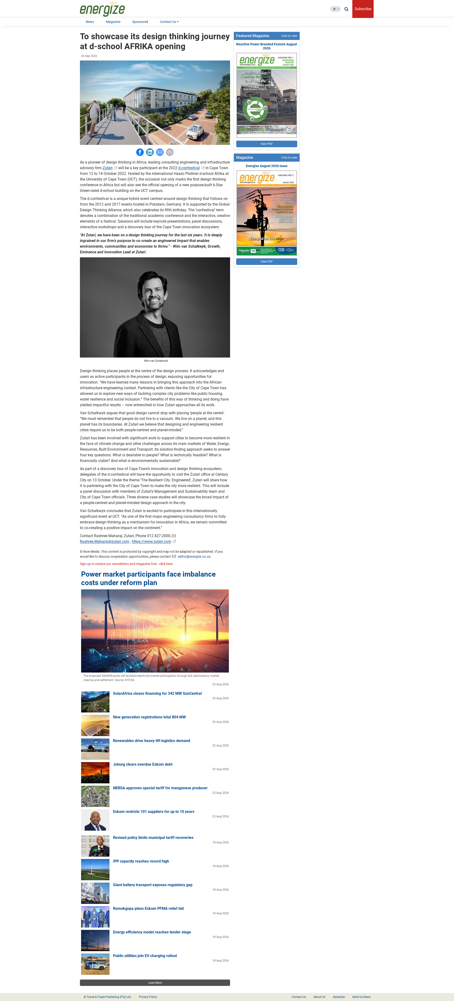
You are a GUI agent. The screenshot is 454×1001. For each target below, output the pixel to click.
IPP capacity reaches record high (141, 861)
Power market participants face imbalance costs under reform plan (148, 578)
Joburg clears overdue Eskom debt (142, 764)
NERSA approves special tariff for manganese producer (160, 788)
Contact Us (168, 22)
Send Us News (361, 997)
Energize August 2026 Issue (267, 166)
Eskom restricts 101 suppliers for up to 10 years (153, 811)
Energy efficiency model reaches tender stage (152, 932)
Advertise (339, 997)
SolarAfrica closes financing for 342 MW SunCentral (157, 693)
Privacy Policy (148, 997)
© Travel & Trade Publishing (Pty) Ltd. (107, 997)
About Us (319, 997)
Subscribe (363, 9)
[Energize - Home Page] (107, 9)
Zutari (108, 168)
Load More (155, 982)
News (90, 22)
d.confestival (189, 168)
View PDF (267, 144)
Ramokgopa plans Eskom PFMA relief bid (148, 908)
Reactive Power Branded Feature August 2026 (266, 46)
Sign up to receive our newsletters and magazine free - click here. (127, 564)
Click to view (289, 36)
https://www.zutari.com (151, 541)
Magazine (113, 22)
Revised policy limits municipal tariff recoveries (153, 837)
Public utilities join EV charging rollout (145, 956)
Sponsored (140, 22)
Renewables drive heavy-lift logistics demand (151, 740)
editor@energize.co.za (194, 556)
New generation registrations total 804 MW (149, 717)
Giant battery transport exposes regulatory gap (152, 885)
